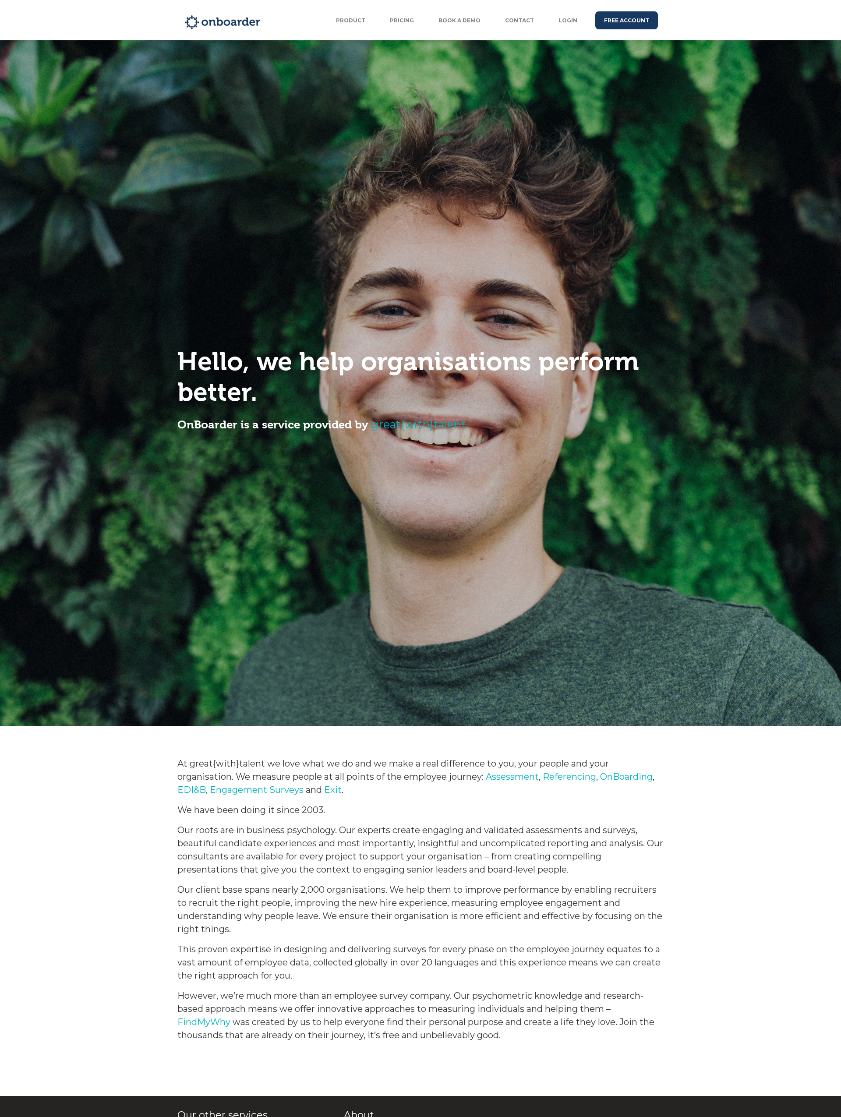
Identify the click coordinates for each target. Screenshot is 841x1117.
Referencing (569, 776)
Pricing (402, 20)
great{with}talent (418, 424)
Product (350, 20)
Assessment (512, 776)
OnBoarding (626, 776)
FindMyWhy (203, 1022)
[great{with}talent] (250, 22)
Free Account (626, 20)
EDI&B (191, 790)
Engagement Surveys (257, 790)
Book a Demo (459, 20)
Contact (519, 20)
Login (567, 20)
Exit (333, 790)
